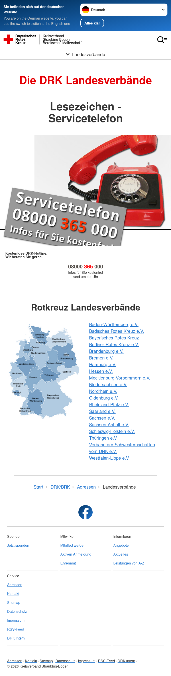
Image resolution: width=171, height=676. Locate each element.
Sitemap (13, 602)
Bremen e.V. (101, 357)
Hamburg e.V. (102, 364)
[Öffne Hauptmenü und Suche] (162, 40)
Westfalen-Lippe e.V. (109, 458)
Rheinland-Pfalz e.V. (109, 404)
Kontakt (13, 593)
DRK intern (16, 638)
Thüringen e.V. (103, 437)
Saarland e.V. (102, 411)
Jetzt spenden (18, 545)
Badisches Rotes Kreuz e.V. (116, 331)
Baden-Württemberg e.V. (113, 324)
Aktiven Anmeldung (75, 554)
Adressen (14, 584)
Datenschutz (17, 611)
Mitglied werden (73, 545)
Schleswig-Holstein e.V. (112, 431)
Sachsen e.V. (102, 417)
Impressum (15, 620)
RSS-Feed (15, 629)
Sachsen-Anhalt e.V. (109, 424)
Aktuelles (120, 554)
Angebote (121, 545)
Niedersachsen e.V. (108, 384)
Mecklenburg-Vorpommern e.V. (119, 377)
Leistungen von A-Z (128, 563)
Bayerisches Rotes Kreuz (114, 337)
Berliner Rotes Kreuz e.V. (114, 344)
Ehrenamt (68, 563)
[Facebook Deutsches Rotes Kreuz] (85, 512)
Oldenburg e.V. (104, 397)
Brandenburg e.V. (106, 351)
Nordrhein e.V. (103, 391)
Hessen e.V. (101, 371)
